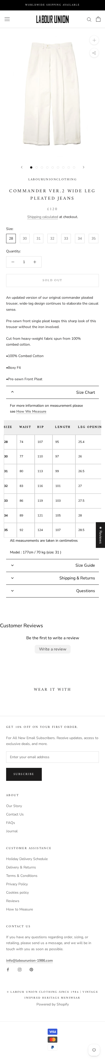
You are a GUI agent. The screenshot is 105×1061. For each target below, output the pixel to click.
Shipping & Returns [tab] (77, 578)
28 (11, 238)
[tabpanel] (52, 479)
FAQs (10, 822)
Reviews (12, 901)
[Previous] (21, 167)
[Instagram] (19, 969)
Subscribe (24, 774)
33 (66, 238)
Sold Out (52, 280)
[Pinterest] (31, 969)
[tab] (52, 392)
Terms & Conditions (21, 875)
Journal (12, 831)
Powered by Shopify (52, 1004)
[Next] (83, 167)
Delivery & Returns (21, 867)
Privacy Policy (17, 884)
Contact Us (15, 814)
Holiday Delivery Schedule (27, 858)
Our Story (14, 806)
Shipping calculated (42, 216)
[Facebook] (8, 969)
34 (80, 238)
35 (93, 238)
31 (38, 238)
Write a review (52, 649)
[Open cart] (98, 19)
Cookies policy (17, 892)
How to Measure (19, 909)
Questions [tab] (85, 591)
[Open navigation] (7, 19)
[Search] (89, 19)
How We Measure (31, 411)
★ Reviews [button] (100, 535)
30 (25, 238)
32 (52, 238)
